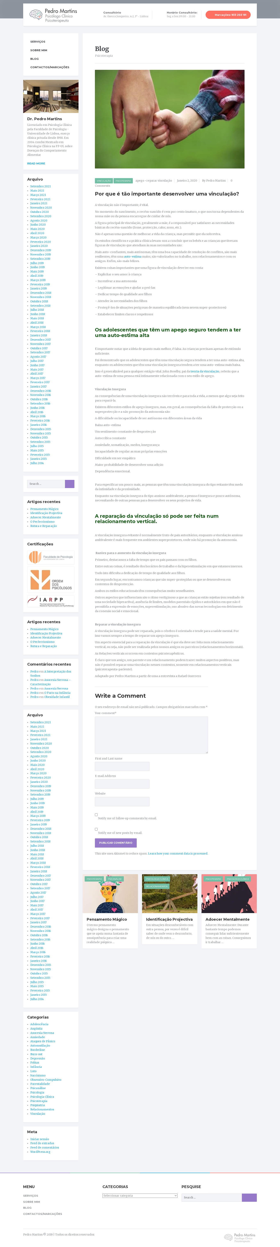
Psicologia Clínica (157, 879)
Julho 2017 (36, 361)
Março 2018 (38, 327)
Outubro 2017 (39, 348)
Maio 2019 (37, 271)
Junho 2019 (37, 267)
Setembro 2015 (40, 442)
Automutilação (40, 1045)
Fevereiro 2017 (40, 382)
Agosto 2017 (38, 356)
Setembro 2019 (40, 259)
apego (139, 180)
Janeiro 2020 (39, 246)
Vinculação (104, 181)
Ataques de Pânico (42, 1041)
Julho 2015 (37, 446)
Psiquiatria (37, 1105)
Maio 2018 (37, 318)
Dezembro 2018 (40, 293)
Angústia (36, 1028)
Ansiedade (37, 1037)
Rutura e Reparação (43, 526)
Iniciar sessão (39, 1139)
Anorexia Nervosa (56, 688)
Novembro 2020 (41, 207)
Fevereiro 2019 (40, 284)
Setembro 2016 (40, 403)
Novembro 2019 (40, 254)
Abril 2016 (36, 412)
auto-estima (132, 256)
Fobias (34, 1062)
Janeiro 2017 (38, 386)
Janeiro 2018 (38, 335)
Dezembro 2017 (40, 339)
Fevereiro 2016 (40, 420)
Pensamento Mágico (107, 919)
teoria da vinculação (205, 371)
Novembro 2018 (40, 297)
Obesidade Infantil (57, 697)
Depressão (37, 1058)
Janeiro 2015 (38, 459)
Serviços (37, 41)
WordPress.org (40, 1152)
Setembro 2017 (40, 352)
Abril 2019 (36, 276)
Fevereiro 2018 (40, 331)
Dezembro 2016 (40, 391)
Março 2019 (38, 280)
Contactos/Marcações (49, 67)
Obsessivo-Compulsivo (45, 1080)
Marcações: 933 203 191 (230, 14)
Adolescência (39, 1024)
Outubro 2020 (39, 212)
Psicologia (37, 1092)
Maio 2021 (37, 190)
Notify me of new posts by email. (120, 833)
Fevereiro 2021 (40, 199)
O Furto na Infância (57, 693)
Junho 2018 (37, 314)
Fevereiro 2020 (40, 242)
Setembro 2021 (40, 186)
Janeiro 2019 (38, 288)
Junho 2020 (38, 224)
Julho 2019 (37, 263)
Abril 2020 (37, 233)
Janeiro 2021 (38, 203)
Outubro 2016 (39, 399)
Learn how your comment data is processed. (178, 853)
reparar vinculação (159, 180)
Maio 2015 (37, 450)
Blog (34, 58)
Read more (36, 163)
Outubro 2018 (39, 301)
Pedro (34, 671)
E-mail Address (105, 776)
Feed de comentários (44, 1147)
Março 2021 (38, 195)
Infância (36, 1067)
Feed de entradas (42, 1143)
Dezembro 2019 (40, 250)
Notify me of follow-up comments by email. (127, 818)
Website (100, 793)
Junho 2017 (37, 365)
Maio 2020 (37, 229)
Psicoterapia (123, 181)
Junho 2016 (37, 408)
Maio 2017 (36, 369)
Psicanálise (115, 879)
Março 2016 (38, 416)
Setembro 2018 (40, 306)
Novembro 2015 (40, 433)
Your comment (105, 713)
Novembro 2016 (40, 395)
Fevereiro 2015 (40, 455)
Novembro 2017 (40, 344)
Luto (33, 1071)
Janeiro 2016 (38, 425)
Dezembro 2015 (40, 429)
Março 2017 (37, 378)
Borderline (37, 1050)
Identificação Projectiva (169, 919)
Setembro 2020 (40, 216)
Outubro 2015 (39, 437)
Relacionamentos (156, 886)
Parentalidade (40, 1084)
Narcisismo (38, 1075)
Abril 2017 (36, 373)
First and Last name (108, 758)
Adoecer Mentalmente (228, 919)
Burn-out (36, 1054)
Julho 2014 (37, 463)
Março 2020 (38, 237)
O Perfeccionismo (42, 521)
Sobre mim (38, 50)
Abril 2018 (36, 322)
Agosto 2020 (38, 220)
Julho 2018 (37, 310)
